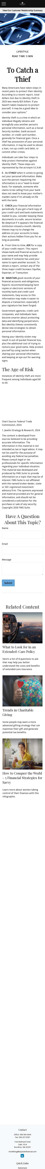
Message (6, 559)
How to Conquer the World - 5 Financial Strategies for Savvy (22, 778)
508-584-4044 (25, 1134)
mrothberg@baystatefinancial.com (22, 1151)
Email (5, 543)
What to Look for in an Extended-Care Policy (19, 649)
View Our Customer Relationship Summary (22, 10)
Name (5, 528)
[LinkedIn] (22, 1155)
